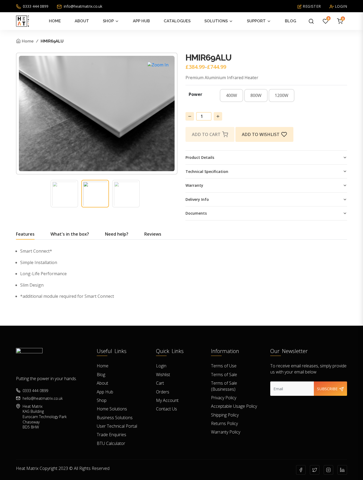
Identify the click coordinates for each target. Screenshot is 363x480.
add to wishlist (261, 134)
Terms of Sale (224, 374)
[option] (231, 95)
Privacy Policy (223, 398)
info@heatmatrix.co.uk (82, 6)
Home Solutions (112, 409)
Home (55, 21)
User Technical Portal (117, 426)
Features (25, 234)
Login (161, 366)
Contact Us (166, 409)
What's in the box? (69, 234)
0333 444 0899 (35, 6)
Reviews (152, 234)
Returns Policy (224, 423)
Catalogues (177, 21)
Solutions (216, 21)
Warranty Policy (225, 432)
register (311, 6)
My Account (167, 400)
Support (256, 21)
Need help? (116, 234)
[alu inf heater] (157, 65)
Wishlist (163, 374)
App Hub (141, 21)
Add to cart (206, 134)
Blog (290, 21)
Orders (162, 392)
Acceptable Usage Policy (234, 406)
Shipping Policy (225, 415)
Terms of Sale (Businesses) (224, 386)
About (82, 21)
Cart (160, 383)
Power (195, 94)
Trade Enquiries (111, 434)
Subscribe (328, 388)
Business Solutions (115, 417)
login (340, 6)
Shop (108, 21)
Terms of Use (224, 366)
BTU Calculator (111, 443)
